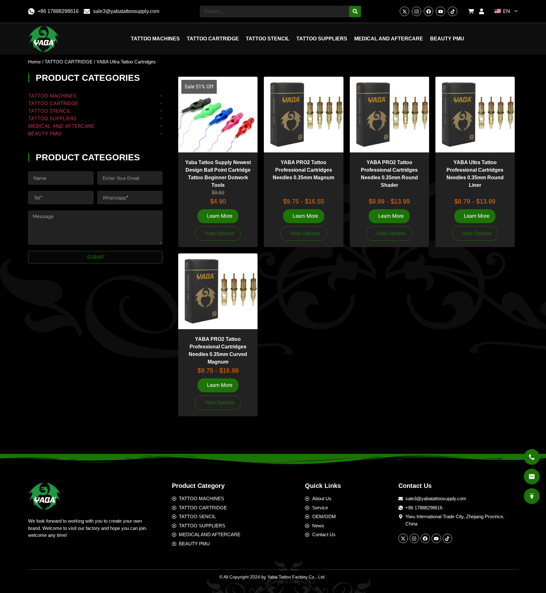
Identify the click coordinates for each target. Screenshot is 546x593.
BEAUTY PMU (447, 38)
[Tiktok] (452, 11)
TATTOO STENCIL (267, 38)
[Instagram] (416, 11)
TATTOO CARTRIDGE (213, 38)
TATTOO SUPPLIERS (321, 38)
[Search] (355, 11)
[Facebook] (428, 11)
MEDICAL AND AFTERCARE (388, 38)
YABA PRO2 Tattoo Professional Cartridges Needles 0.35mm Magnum (303, 170)
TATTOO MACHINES (155, 38)
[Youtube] (440, 11)
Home (34, 61)
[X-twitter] (404, 11)
